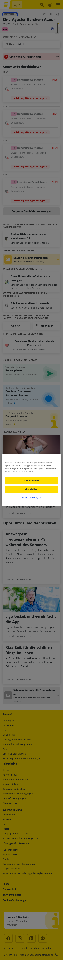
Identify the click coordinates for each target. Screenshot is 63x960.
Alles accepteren (31, 480)
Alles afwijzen (31, 489)
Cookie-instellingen (31, 498)
